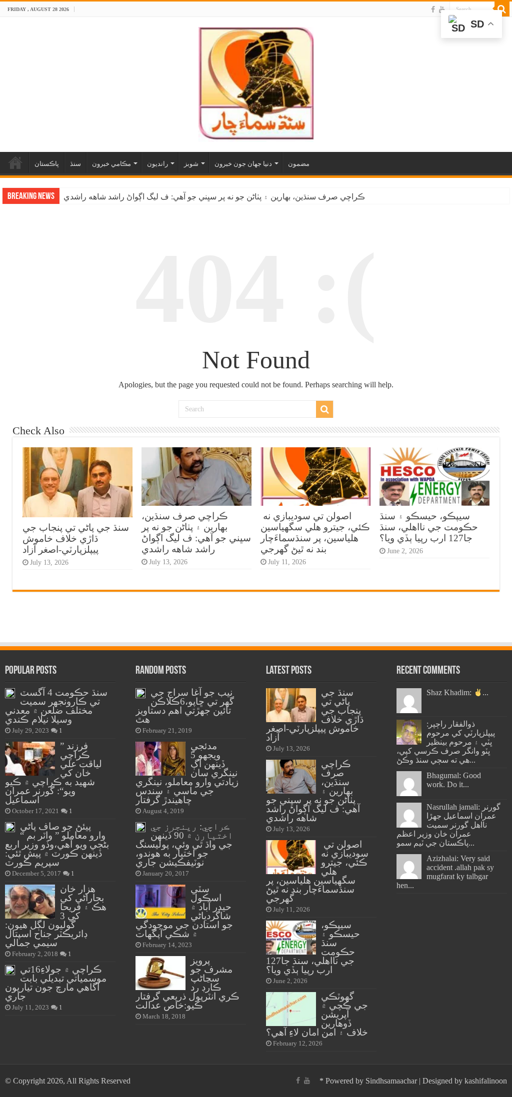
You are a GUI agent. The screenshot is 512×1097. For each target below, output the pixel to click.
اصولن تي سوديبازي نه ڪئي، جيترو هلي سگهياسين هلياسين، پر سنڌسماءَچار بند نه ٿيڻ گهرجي (315, 532)
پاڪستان (46, 163)
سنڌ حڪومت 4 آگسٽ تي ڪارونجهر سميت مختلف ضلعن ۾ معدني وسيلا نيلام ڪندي (56, 706)
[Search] (502, 8)
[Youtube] (442, 9)
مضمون (299, 163)
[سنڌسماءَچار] (256, 82)
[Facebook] (433, 9)
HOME (15, 162)
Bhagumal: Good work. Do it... (453, 780)
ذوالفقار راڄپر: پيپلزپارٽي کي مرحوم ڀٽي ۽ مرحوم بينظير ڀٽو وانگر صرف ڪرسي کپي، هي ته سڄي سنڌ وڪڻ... (445, 742)
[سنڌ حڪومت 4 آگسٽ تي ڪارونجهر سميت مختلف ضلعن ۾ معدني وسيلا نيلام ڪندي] (10, 693)
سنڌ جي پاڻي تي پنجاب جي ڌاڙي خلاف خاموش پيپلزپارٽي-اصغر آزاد (75, 538)
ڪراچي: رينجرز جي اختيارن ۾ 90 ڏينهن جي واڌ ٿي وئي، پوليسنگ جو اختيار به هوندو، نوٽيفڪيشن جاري (184, 844)
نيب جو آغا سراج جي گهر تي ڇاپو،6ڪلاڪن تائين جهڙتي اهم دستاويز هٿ (185, 706)
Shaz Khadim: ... (457, 692)
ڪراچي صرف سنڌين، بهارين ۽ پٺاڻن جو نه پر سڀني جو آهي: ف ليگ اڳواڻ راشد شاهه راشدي (214, 196)
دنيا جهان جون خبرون (243, 163)
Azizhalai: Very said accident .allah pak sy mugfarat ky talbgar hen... (445, 872)
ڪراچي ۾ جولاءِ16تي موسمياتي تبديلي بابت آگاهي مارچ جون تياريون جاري (55, 983)
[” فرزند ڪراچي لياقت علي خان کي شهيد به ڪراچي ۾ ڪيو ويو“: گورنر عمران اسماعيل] (30, 759)
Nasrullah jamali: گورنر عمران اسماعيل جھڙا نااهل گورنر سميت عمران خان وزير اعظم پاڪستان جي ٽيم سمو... (448, 825)
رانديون (157, 163)
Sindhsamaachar (391, 1081)
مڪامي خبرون (111, 163)
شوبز (191, 163)
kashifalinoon (485, 1081)
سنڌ (75, 163)
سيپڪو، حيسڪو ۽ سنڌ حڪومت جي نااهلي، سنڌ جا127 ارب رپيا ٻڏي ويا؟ (429, 527)
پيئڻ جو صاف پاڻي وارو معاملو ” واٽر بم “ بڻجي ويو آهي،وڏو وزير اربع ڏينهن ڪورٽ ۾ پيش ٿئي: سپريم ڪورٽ (57, 844)
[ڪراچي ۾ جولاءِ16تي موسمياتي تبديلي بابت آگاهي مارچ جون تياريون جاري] (10, 970)
